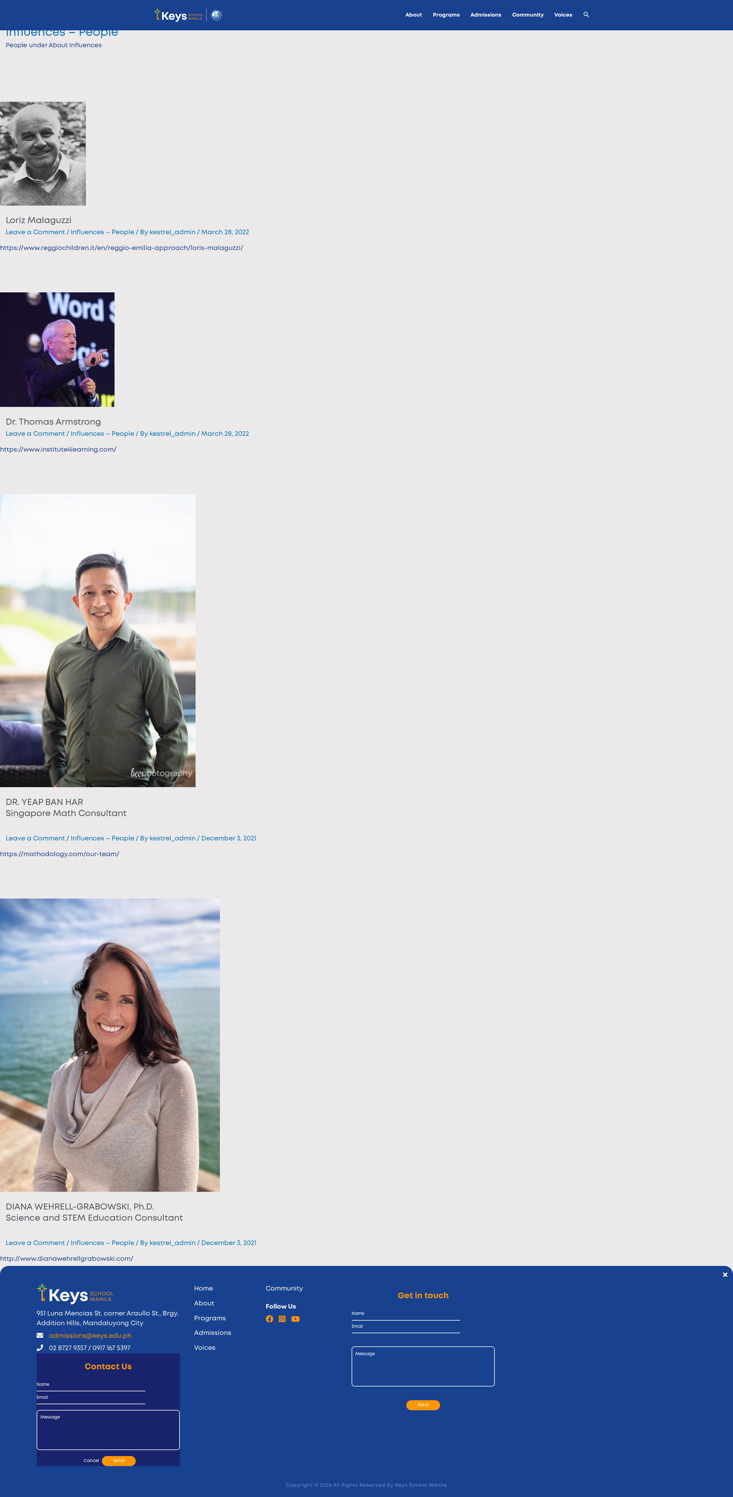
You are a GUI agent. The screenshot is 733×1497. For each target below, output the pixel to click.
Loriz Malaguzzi (39, 220)
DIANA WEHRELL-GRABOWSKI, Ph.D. (94, 1212)
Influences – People (102, 232)
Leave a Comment (35, 232)
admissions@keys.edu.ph (90, 1336)
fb (269, 1319)
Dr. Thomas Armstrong (53, 422)
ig (282, 1319)
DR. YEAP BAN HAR (66, 808)
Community (528, 15)
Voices (563, 15)
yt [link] (295, 1319)
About (413, 15)
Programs (446, 15)
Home (203, 1289)
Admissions (485, 15)
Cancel (91, 1461)
